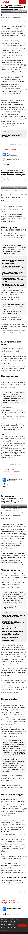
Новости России (15, 902)
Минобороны (16, 473)
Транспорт (7, 149)
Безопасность (13, 475)
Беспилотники (4, 475)
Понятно (22, 925)
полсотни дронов (10, 431)
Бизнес (14, 897)
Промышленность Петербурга (8, 900)
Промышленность (5, 902)
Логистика (8, 473)
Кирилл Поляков (6, 33)
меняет (3, 447)
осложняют (4, 436)
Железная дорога (21, 899)
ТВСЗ (7, 529)
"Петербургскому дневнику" (9, 52)
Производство (4, 904)
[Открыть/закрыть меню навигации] (15, 2)
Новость (14, 149)
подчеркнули (7, 402)
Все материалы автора (7, 22)
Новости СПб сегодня (6, 471)
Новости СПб (14, 469)
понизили (11, 455)
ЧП (22, 471)
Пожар (3, 473)
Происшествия (16, 471)
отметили (6, 253)
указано (9, 355)
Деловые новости (5, 899)
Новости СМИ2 (5, 164)
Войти (23, 1)
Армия (22, 473)
